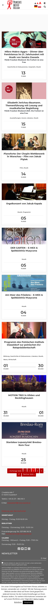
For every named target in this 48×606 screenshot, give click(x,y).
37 (19, 474)
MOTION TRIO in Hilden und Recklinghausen (24, 396)
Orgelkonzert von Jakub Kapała (24, 203)
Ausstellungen (15, 118)
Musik (38, 67)
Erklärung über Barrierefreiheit (14, 511)
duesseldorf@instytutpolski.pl (18, 503)
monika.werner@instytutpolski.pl (18, 534)
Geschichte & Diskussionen (17, 67)
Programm (27, 212)
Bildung (6, 356)
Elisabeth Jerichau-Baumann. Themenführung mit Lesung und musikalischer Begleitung (24, 105)
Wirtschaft (12, 359)
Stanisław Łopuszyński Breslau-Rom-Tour (24, 443)
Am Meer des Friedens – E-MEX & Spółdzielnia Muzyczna (24, 296)
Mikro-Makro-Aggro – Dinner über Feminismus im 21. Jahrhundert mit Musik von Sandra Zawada (24, 54)
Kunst (24, 118)
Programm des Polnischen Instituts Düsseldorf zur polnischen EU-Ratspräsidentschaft (24, 345)
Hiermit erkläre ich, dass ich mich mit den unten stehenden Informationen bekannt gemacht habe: (22, 564)
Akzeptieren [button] (28, 602)
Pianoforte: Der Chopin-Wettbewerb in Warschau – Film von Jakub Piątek (24, 156)
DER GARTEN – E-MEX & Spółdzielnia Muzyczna (24, 249)
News (5, 359)
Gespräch (31, 67)
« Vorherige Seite (15, 471)
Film (21, 168)
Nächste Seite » (29, 474)
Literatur (30, 118)
